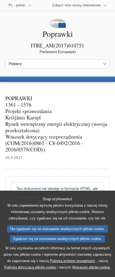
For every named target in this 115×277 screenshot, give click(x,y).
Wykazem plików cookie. (91, 267)
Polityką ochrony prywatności (72, 261)
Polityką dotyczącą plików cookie (30, 267)
